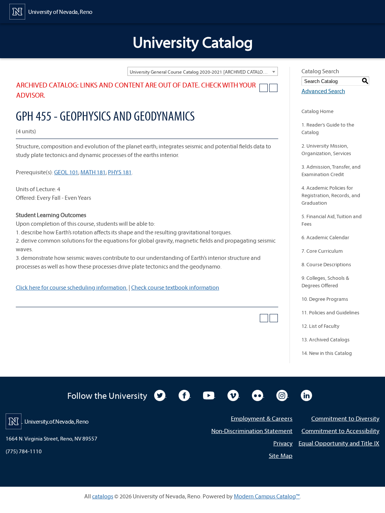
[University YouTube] (209, 394)
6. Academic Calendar (325, 237)
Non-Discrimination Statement (252, 431)
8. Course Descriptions (326, 264)
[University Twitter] (160, 394)
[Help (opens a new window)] (273, 88)
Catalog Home (317, 111)
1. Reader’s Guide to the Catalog (328, 128)
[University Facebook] (185, 394)
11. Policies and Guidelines (330, 312)
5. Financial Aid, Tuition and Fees (332, 220)
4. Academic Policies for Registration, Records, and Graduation (331, 195)
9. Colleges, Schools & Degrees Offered (325, 282)
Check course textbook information (175, 287)
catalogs (102, 496)
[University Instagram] (282, 394)
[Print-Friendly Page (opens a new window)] (263, 88)
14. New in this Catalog (327, 353)
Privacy (283, 443)
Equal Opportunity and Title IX (339, 443)
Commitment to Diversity (345, 418)
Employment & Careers (262, 418)
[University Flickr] (258, 394)
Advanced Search (323, 91)
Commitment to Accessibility (340, 431)
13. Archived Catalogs (326, 339)
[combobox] (202, 71)
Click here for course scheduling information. (71, 287)
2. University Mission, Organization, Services (326, 149)
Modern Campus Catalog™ (267, 496)
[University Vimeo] (233, 394)
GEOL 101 (66, 172)
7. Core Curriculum (322, 250)
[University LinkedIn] (306, 394)
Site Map (281, 455)
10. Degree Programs (325, 299)
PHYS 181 (120, 172)
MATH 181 (93, 172)
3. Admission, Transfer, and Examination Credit (331, 170)
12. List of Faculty (321, 326)
